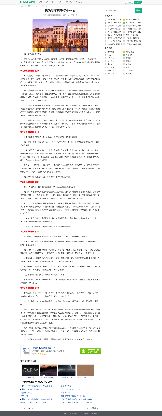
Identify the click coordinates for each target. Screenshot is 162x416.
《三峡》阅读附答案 (133, 44)
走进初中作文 (66, 386)
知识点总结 (130, 52)
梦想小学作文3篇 (132, 35)
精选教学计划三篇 (114, 29)
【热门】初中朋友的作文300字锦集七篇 (76, 403)
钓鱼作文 (24, 396)
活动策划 (129, 70)
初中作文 (44, 6)
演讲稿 (109, 64)
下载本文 (74, 15)
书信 (53, 2)
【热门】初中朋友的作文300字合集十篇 (36, 386)
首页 (40, 2)
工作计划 (79, 2)
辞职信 (128, 61)
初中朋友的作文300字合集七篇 (73, 396)
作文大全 (36, 6)
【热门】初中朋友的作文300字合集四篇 (76, 399)
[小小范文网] (27, 2)
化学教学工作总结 (114, 26)
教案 (127, 67)
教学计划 (110, 73)
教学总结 (110, 52)
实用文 (60, 2)
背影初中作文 (26, 393)
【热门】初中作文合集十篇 (31, 389)
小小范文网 (77, 413)
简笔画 (128, 58)
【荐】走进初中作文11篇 (70, 389)
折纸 (109, 55)
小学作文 (110, 58)
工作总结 (69, 2)
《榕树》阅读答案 (132, 38)
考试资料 (129, 55)
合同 (46, 2)
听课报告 (110, 67)
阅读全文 (66, 15)
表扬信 (128, 64)
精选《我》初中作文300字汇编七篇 (35, 403)
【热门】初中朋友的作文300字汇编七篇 (36, 399)
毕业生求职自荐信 (132, 19)
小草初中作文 (66, 393)
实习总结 (129, 73)
